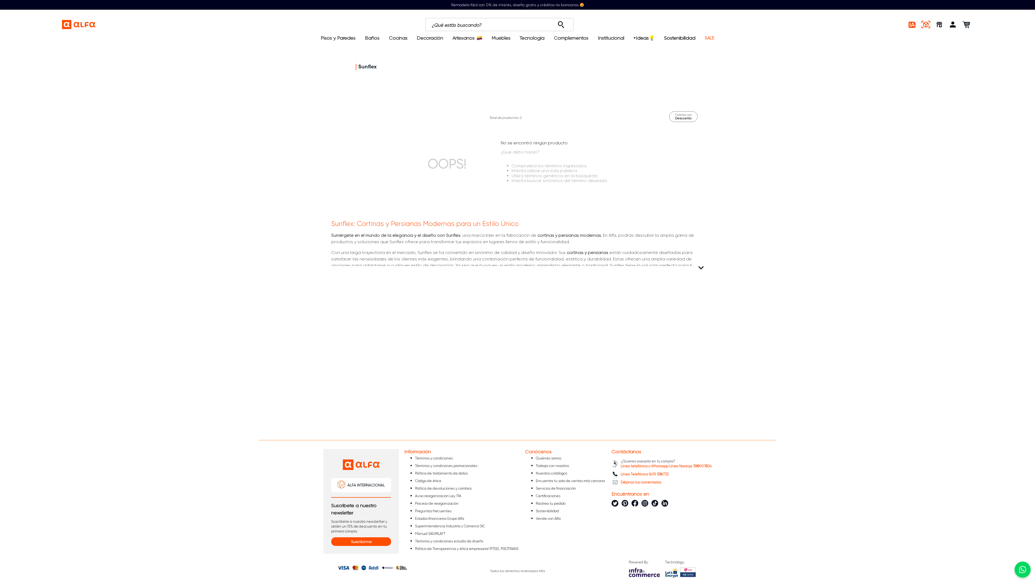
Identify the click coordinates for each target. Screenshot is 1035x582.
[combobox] (528, 24)
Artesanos (464, 38)
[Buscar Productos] (561, 23)
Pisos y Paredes (338, 38)
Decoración (430, 38)
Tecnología (532, 38)
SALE (709, 38)
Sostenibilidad (679, 38)
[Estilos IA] (912, 24)
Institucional (611, 38)
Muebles (501, 38)
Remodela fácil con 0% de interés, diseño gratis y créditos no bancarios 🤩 (517, 5)
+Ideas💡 (644, 38)
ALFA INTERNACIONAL (366, 485)
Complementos (571, 38)
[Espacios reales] (926, 24)
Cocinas (398, 38)
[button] (953, 24)
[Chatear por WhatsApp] (1023, 570)
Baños (372, 38)
